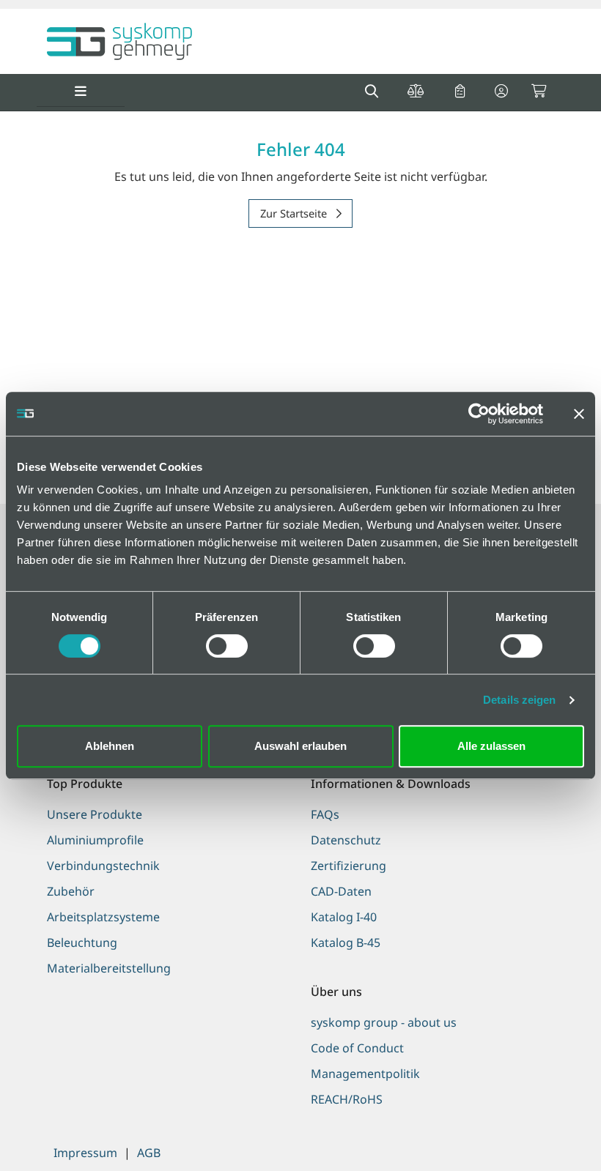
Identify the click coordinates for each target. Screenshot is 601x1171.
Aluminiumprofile (95, 840)
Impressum (85, 1153)
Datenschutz (346, 840)
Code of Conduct (357, 1048)
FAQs (325, 814)
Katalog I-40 (344, 917)
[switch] (227, 646)
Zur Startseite (295, 213)
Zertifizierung (348, 866)
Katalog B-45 (345, 942)
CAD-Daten (341, 891)
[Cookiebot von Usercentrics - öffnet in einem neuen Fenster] (479, 414)
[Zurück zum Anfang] (553, 1135)
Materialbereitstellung (109, 968)
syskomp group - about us (384, 1022)
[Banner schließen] (579, 414)
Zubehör (71, 891)
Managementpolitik (365, 1074)
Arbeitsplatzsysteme (103, 917)
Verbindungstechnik (103, 866)
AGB (149, 1153)
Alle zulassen (491, 746)
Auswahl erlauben (300, 746)
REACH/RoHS (347, 1099)
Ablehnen (109, 746)
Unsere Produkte (94, 814)
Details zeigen (519, 700)
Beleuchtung (82, 942)
